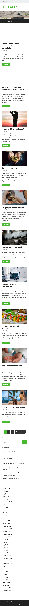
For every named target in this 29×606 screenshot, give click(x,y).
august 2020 (6, 504)
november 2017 (7, 590)
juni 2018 (5, 571)
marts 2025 (6, 491)
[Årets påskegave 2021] (14, 158)
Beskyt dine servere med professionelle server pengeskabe (11, 46)
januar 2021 (6, 499)
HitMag (18, 604)
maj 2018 (5, 574)
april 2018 (5, 577)
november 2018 (7, 558)
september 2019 (7, 534)
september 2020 (7, 502)
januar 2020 (6, 523)
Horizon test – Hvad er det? (12, 247)
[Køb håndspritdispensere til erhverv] (14, 355)
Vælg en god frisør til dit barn (13, 208)
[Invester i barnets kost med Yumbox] (14, 316)
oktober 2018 (6, 561)
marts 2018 (6, 579)
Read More (5, 64)
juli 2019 (5, 539)
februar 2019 (6, 553)
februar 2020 (6, 520)
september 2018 (7, 563)
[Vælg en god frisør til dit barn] (14, 197)
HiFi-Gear (10, 7)
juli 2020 (5, 507)
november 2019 (7, 528)
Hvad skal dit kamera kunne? (13, 129)
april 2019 (5, 547)
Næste (22, 431)
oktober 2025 (6, 488)
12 (17, 431)
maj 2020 (5, 512)
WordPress (11, 604)
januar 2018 (6, 585)
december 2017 (7, 587)
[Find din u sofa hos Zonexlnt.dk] (14, 397)
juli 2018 (5, 569)
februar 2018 (6, 582)
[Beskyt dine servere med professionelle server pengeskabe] (14, 33)
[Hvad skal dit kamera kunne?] (14, 119)
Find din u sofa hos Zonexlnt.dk (13, 407)
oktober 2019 (6, 531)
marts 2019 (6, 550)
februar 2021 (6, 496)
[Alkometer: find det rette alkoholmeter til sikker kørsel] (14, 77)
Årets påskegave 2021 (10, 168)
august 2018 (6, 566)
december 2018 (7, 555)
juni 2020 (5, 510)
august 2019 (6, 536)
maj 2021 (5, 494)
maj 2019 (5, 545)
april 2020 (5, 515)
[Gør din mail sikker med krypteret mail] (14, 274)
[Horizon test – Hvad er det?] (14, 237)
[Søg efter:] (14, 442)
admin (5, 50)
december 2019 (7, 526)
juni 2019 (5, 542)
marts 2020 (6, 518)
